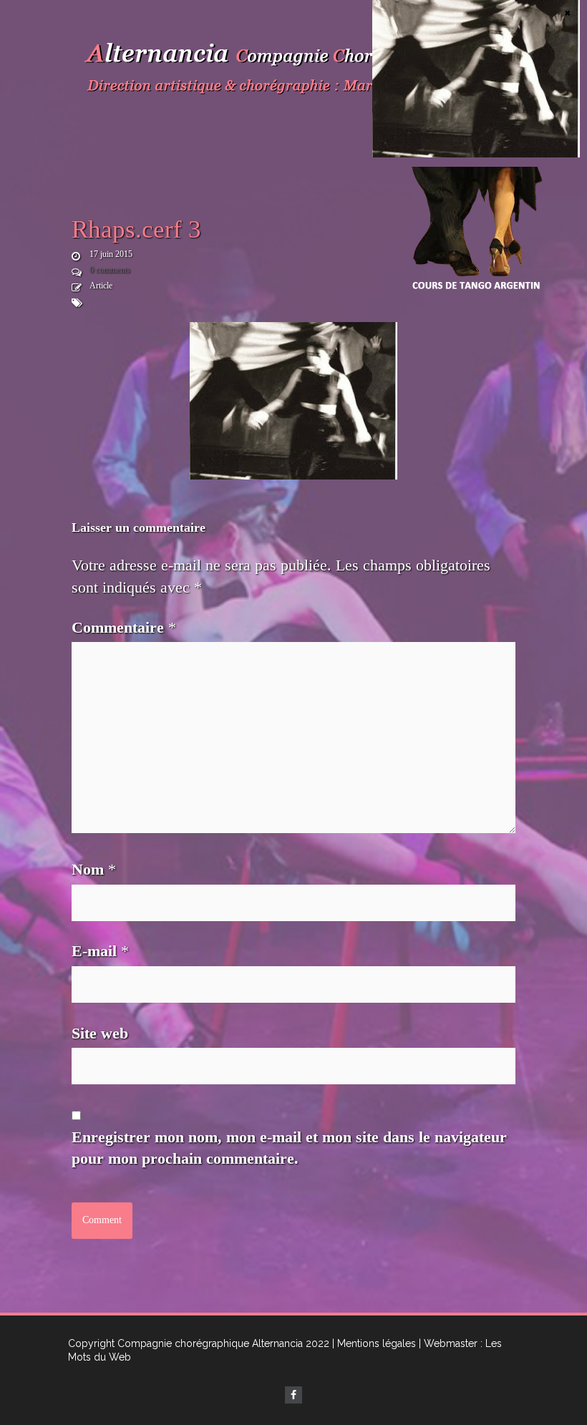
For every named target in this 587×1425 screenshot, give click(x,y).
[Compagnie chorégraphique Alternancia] (293, 71)
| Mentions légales (374, 1343)
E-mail (100, 951)
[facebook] (293, 1395)
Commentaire (124, 627)
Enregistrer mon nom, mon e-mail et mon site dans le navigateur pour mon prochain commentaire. (289, 1148)
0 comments (109, 270)
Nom (94, 869)
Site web (100, 1033)
